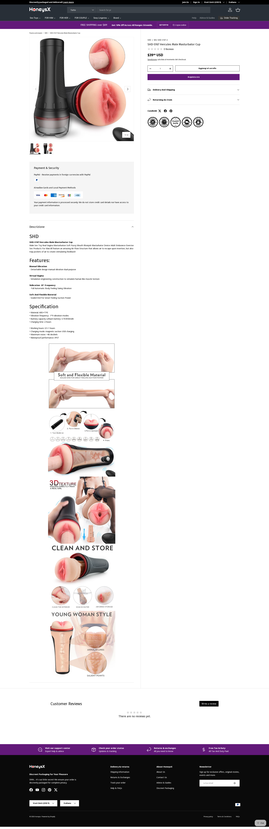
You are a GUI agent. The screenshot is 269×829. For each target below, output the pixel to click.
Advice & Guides (207, 18)
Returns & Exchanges (120, 777)
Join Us (185, 2)
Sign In (196, 2)
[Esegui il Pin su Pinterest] (171, 111)
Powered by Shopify (48, 816)
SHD (46, 33)
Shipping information (119, 771)
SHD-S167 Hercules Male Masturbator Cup (65, 33)
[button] (238, 10)
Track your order (118, 782)
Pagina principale (35, 33)
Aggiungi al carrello (207, 68)
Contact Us (161, 777)
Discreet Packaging (165, 788)
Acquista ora (194, 77)
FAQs (238, 816)
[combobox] (138, 10)
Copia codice (180, 25)
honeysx (38, 816)
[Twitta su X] (160, 111)
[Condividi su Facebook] (165, 111)
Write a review (209, 703)
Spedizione (152, 59)
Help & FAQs (116, 788)
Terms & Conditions (224, 816)
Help (194, 18)
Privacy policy (208, 816)
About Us (160, 771)
